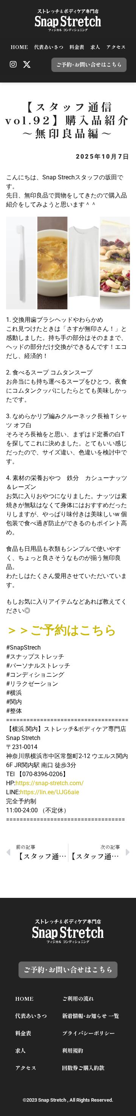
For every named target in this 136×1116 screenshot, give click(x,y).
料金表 (77, 47)
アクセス (116, 47)
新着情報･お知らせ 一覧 (90, 1016)
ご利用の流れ (78, 998)
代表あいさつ (48, 47)
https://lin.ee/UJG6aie (49, 792)
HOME (19, 47)
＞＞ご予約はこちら (61, 630)
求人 (95, 47)
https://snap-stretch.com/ (49, 783)
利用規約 (72, 1050)
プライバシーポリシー (88, 1033)
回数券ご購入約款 (83, 1068)
